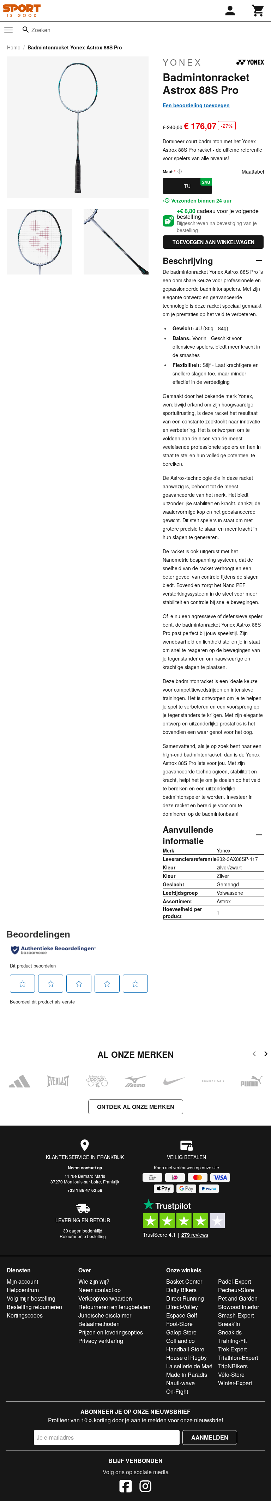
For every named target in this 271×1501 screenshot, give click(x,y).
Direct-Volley (182, 1307)
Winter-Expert (235, 1383)
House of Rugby (186, 1358)
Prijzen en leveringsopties (110, 1332)
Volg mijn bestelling (31, 1298)
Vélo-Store (231, 1374)
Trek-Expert (232, 1349)
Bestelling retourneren (34, 1307)
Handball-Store (185, 1349)
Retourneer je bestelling (83, 1236)
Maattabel (253, 171)
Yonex (183, 62)
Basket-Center (184, 1281)
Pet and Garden (238, 1298)
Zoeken (40, 30)
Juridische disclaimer (104, 1315)
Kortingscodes (25, 1315)
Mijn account (22, 1281)
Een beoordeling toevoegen (196, 105)
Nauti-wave (180, 1383)
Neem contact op (85, 1167)
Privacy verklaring (100, 1341)
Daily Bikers (181, 1290)
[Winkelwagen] (258, 11)
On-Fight (177, 1391)
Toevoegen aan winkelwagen (213, 242)
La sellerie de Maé (189, 1366)
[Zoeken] (26, 30)
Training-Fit (232, 1341)
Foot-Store (179, 1324)
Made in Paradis (186, 1374)
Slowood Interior (238, 1307)
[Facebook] (126, 1487)
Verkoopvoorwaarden (105, 1298)
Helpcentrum (23, 1290)
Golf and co (180, 1341)
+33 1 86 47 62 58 (84, 1190)
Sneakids (230, 1332)
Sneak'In (229, 1324)
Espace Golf (181, 1315)
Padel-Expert (234, 1281)
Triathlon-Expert (238, 1358)
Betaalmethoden (99, 1324)
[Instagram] (145, 1487)
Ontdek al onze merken (135, 1107)
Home (13, 47)
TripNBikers (233, 1366)
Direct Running (185, 1298)
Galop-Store (181, 1332)
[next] (266, 1055)
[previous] (254, 1055)
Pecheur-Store (236, 1290)
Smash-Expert (236, 1315)
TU (197, 184)
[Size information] (179, 171)
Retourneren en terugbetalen (114, 1307)
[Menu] (8, 30)
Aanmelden (209, 1437)
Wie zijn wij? (93, 1281)
